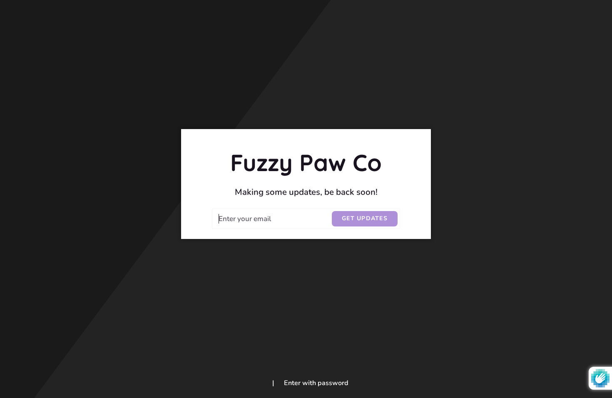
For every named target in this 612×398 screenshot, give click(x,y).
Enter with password (316, 383)
